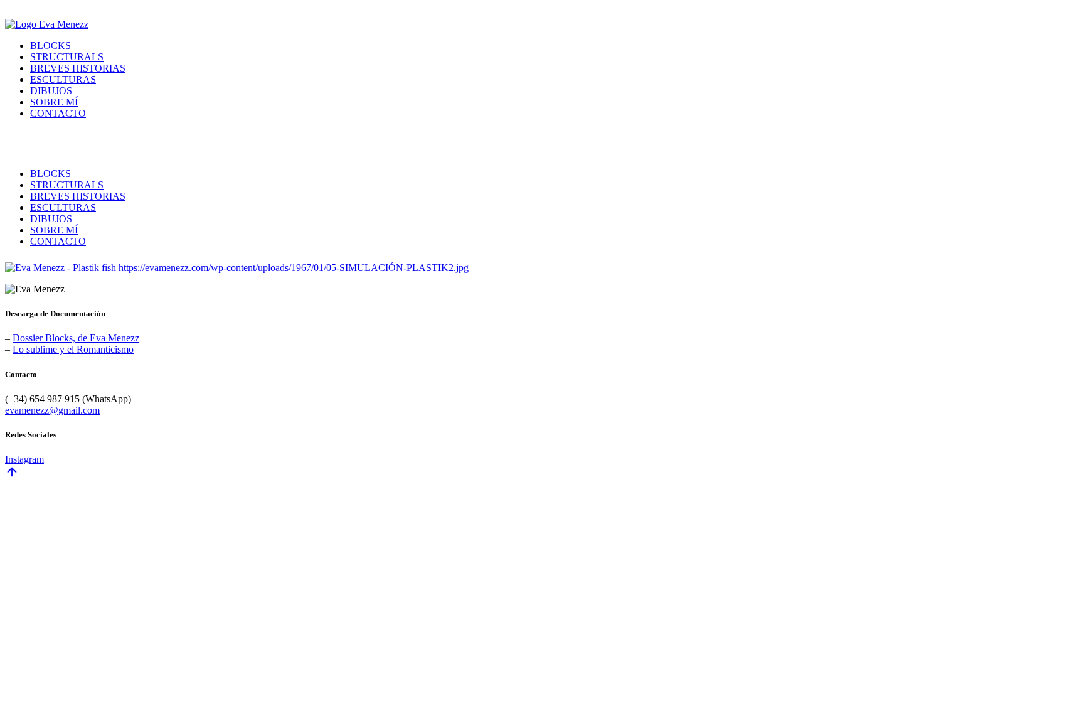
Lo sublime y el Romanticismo (73, 349)
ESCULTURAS (63, 79)
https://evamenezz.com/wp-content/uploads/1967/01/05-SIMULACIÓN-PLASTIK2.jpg (294, 267)
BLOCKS (50, 45)
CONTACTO (58, 113)
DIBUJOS (51, 90)
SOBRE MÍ (54, 102)
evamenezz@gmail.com (52, 410)
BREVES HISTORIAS (77, 68)
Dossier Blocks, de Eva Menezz (76, 338)
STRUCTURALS (67, 56)
